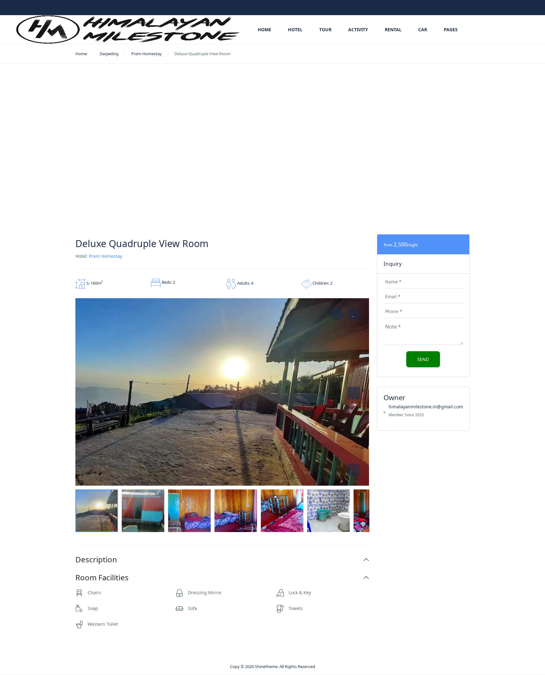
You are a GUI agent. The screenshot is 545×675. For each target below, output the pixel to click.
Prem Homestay (146, 53)
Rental (393, 30)
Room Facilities (102, 577)
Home (264, 30)
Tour (325, 30)
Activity (358, 30)
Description (96, 559)
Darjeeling (109, 53)
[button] (353, 470)
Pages (451, 30)
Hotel (295, 30)
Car (422, 30)
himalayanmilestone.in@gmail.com (426, 407)
